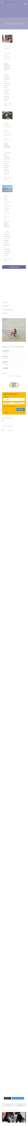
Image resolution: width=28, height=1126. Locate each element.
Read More (6, 104)
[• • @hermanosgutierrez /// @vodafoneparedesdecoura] (14, 498)
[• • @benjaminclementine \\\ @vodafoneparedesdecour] (14, 570)
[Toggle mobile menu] (25, 4)
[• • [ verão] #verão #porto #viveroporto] (14, 716)
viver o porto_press (8, 309)
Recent (20, 1105)
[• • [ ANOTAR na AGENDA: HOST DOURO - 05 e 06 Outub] (14, 677)
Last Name (5, 362)
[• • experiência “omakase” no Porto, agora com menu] (14, 836)
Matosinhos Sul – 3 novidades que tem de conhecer (7, 38)
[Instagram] (10, 376)
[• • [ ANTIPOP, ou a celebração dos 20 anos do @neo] (14, 643)
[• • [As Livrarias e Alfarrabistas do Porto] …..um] (14, 1067)
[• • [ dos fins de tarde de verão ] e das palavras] (14, 1038)
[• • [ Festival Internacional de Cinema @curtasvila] (14, 823)
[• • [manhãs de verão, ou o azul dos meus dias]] (14, 1092)
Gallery (7, 42)
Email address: (5, 351)
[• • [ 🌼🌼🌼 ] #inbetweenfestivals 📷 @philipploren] (14, 626)
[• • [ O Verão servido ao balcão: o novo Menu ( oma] (14, 897)
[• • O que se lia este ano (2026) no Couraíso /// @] (14, 468)
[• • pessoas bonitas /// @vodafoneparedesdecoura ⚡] (14, 531)
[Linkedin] (17, 376)
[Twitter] (12, 376)
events (8, 147)
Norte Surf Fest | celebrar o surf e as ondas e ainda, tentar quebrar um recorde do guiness (7, 188)
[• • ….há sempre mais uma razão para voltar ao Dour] (14, 724)
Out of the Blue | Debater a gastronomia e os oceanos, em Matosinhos (7, 114)
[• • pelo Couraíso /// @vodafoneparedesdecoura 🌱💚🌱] (14, 442)
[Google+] (15, 376)
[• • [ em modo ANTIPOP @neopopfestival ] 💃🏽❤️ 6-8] (14, 705)
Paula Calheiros (6, 64)
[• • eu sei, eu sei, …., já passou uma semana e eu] (14, 608)
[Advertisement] (14, 283)
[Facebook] (8, 376)
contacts (5, 313)
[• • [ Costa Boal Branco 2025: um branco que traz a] (14, 774)
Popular (8, 1105)
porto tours (6, 306)
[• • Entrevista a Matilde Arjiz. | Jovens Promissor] (14, 991)
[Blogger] (19, 376)
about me (5, 302)
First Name (5, 356)
